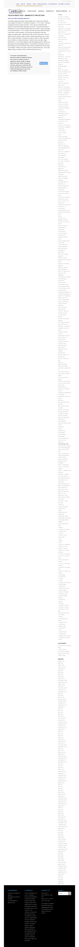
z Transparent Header (64, 637)
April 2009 (60, 836)
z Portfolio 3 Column (63, 607)
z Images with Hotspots (64, 582)
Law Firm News (62, 649)
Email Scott (61, 165)
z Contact (60, 533)
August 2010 (61, 805)
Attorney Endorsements (64, 47)
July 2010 (60, 807)
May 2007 (60, 879)
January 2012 (61, 773)
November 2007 (62, 868)
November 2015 (62, 701)
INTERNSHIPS (62, 231)
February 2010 (62, 817)
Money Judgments (63, 246)
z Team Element (62, 632)
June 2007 (60, 877)
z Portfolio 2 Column (63, 605)
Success (60, 428)
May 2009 (60, 834)
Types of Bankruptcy (63, 455)
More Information (62, 248)
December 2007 (62, 866)
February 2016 (62, 699)
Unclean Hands (62, 457)
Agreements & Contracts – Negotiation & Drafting (64, 34)
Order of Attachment (63, 299)
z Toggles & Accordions (64, 635)
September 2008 (62, 849)
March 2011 (61, 792)
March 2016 (61, 697)
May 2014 (60, 735)
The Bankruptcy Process (64, 446)
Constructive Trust (63, 121)
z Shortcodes (61, 628)
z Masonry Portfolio (63, 592)
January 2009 (61, 841)
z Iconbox (60, 578)
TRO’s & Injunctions (63, 453)
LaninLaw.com (61, 235)
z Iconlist (60, 580)
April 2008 (60, 858)
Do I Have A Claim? (63, 159)
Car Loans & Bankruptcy (64, 89)
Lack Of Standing (62, 233)
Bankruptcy (61, 54)
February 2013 (62, 752)
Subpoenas (61, 427)
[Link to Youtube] (70, 1)
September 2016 (62, 691)
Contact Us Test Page (64, 125)
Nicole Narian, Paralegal (64, 277)
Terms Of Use (62, 440)
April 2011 (60, 790)
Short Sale (60, 400)
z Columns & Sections (63, 529)
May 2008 (60, 857)
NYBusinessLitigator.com (64, 292)
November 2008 (62, 845)
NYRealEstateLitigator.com (65, 294)
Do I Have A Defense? (64, 161)
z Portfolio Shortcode (63, 613)
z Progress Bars (62, 622)
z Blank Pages (61, 508)
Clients (60, 100)
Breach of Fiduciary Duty (64, 72)
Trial (59, 451)
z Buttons (60, 527)
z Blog (59, 510)
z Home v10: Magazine (64, 544)
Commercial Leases (63, 106)
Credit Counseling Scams (64, 138)
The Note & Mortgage (64, 447)
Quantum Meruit (62, 345)
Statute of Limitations (63, 417)
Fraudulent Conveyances (64, 204)
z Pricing (60, 616)
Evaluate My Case (62, 176)
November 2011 (62, 777)
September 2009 (62, 826)
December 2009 (62, 821)
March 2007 (61, 883)
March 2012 (61, 769)
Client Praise (61, 98)
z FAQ (59, 538)
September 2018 (62, 682)
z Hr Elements (62, 576)
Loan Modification (62, 244)
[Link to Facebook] (63, 1)
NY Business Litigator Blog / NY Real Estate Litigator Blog (64, 653)
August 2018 (61, 684)
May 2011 (60, 788)
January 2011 (61, 796)
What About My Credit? (64, 478)
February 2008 (62, 862)
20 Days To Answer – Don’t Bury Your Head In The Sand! (64, 18)
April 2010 (60, 813)
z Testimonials (62, 633)
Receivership (61, 353)
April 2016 (60, 695)
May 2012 (60, 765)
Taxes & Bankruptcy (63, 438)
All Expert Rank (62, 37)
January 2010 (61, 819)
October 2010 (62, 801)
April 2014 (60, 737)
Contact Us (61, 123)
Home (59, 214)
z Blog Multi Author (63, 516)
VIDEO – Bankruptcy (63, 464)
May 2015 (60, 712)
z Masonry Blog (62, 590)
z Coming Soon (62, 531)
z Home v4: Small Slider (64, 554)
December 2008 (62, 843)
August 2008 (61, 851)
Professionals (61, 339)
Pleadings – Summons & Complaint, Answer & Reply (64, 328)
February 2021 (62, 667)
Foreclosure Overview (64, 197)
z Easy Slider (61, 537)
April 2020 (60, 676)
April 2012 (60, 767)
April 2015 (60, 714)
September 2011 (62, 781)
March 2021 (61, 665)
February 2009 (62, 839)
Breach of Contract (63, 70)
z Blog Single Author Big (64, 518)
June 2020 (60, 672)
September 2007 (62, 872)
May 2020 (60, 674)
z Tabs (60, 630)
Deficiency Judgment (63, 146)
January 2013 (61, 754)
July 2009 (60, 830)
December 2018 (62, 680)
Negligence (61, 275)
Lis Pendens (61, 242)
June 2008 (60, 855)
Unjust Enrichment (63, 459)
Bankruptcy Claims (63, 58)
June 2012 (60, 764)
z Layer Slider (61, 586)
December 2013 (62, 745)
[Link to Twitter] (68, 1)
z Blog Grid (61, 514)
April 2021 (60, 663)
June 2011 (60, 786)
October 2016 (62, 690)
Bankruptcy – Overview (64, 56)
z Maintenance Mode (63, 588)
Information (61, 229)
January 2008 (61, 864)
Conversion (61, 128)
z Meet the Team (62, 594)
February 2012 (62, 771)
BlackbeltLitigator (62, 66)
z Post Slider (61, 614)
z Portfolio (61, 603)
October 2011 (62, 779)
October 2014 (62, 726)
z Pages (60, 601)
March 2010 (61, 815)
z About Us (61, 504)
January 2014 (61, 743)
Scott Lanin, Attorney (63, 371)
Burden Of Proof (62, 73)
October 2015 (62, 703)
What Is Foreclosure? (63, 491)
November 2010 (62, 800)
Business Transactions (64, 87)
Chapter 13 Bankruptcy (64, 91)
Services (60, 390)
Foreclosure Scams (63, 199)
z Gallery (60, 540)
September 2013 (62, 746)
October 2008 (62, 847)
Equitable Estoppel (63, 170)
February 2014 (62, 741)
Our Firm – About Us (63, 311)
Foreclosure (61, 189)
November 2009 (62, 822)
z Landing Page (62, 584)
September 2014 (62, 727)
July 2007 (60, 876)
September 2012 (62, 762)
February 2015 (62, 718)
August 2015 (61, 707)
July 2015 (60, 708)
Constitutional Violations (64, 119)
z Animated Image (63, 506)
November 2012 (62, 758)
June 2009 (60, 832)
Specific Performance (63, 409)
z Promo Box (61, 624)
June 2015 (60, 710)
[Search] (69, 11)
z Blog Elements (62, 512)
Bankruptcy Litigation (63, 60)
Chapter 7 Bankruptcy (64, 92)
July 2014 (60, 731)
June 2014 (60, 733)
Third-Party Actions (63, 449)
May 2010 (60, 811)
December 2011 (62, 775)
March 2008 (61, 860)
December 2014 (62, 722)
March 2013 (61, 750)
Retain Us (60, 362)
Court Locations (62, 132)
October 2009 (62, 824)
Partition (60, 316)
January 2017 (61, 686)
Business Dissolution (63, 75)
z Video (60, 639)
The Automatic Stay (63, 444)
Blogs (59, 68)
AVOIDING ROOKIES (63, 49)
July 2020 (60, 670)
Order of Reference (63, 301)
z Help (59, 542)
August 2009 (61, 828)
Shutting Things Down (64, 402)
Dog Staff (60, 163)
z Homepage (61, 575)
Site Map (60, 404)
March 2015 (61, 716)
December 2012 (62, 756)
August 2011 (61, 783)
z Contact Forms (62, 535)
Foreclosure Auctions (63, 191)
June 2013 (60, 748)
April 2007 (60, 881)
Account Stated (62, 22)
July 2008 (60, 853)
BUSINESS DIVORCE (63, 77)
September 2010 (62, 803)
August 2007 (61, 874)
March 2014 (61, 739)
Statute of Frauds (62, 415)
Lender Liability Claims (64, 241)
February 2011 (62, 794)
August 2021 (61, 661)
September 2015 (62, 705)
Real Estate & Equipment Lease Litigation (62, 349)
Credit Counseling (62, 136)
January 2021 (61, 669)
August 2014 (61, 729)
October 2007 (62, 870)
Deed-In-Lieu (61, 144)
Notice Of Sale (62, 282)
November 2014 (62, 724)
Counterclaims (61, 130)
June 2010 (60, 809)
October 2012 (62, 760)
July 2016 (60, 693)
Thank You (60, 442)
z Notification (61, 599)
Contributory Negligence (64, 127)
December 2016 (62, 688)
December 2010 (62, 798)
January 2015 (61, 720)
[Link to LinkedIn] (65, 1)
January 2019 (61, 678)
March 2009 (61, 838)
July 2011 (60, 784)
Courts (60, 134)
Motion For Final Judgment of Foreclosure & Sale (64, 259)
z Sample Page (62, 626)
